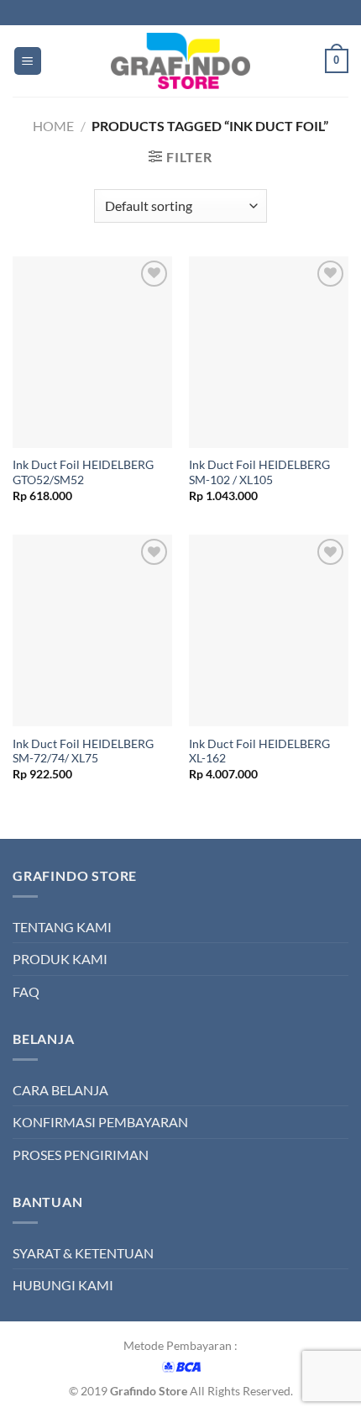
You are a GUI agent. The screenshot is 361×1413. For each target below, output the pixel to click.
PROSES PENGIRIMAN (81, 1155)
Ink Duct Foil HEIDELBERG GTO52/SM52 (83, 472)
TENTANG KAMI (62, 927)
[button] (27, 61)
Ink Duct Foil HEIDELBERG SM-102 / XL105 (259, 472)
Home (53, 126)
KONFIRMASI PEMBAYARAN (100, 1122)
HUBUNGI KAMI (63, 1285)
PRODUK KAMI (60, 959)
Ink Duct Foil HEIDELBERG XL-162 (259, 751)
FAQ (26, 991)
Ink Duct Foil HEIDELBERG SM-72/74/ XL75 (83, 751)
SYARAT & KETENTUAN (83, 1253)
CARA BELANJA (60, 1090)
